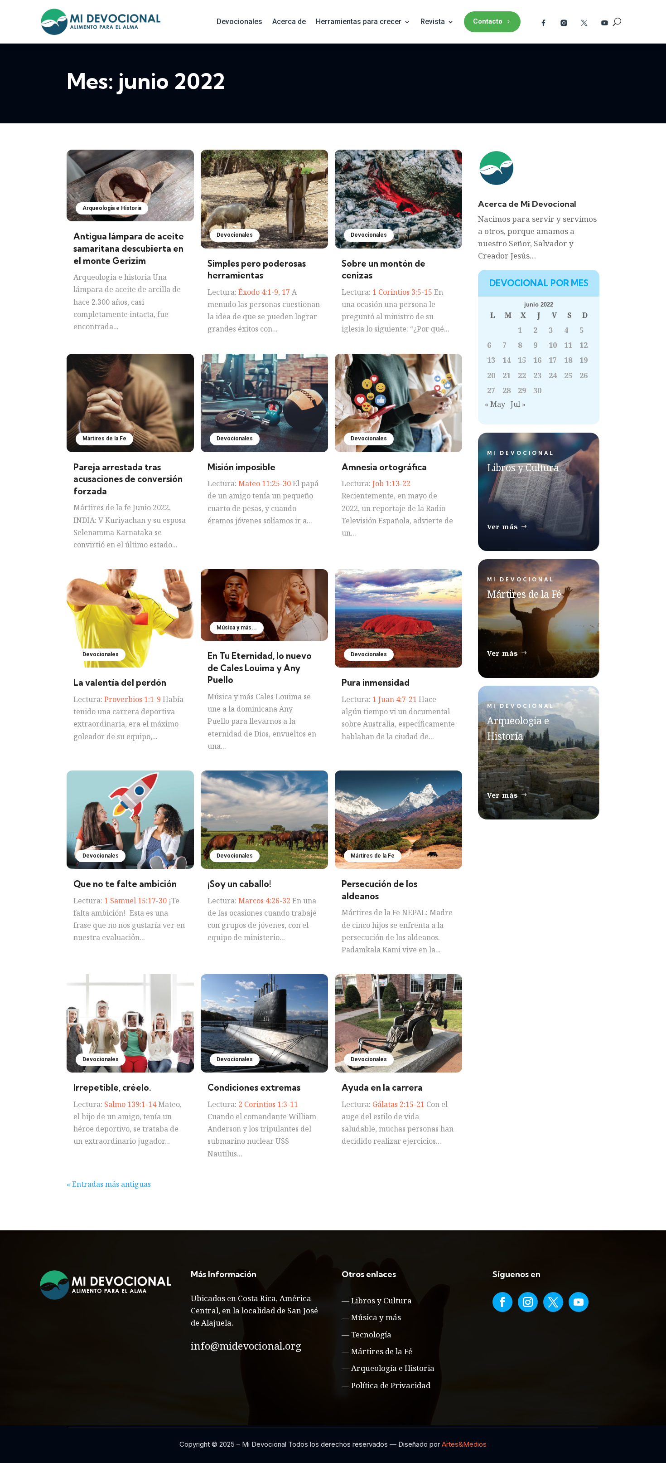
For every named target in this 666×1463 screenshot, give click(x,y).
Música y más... (237, 627)
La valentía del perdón (119, 682)
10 (553, 345)
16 (537, 360)
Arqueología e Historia (111, 208)
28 (506, 390)
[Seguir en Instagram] (528, 1302)
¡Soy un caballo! (239, 883)
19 (583, 360)
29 (522, 390)
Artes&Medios (464, 1444)
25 (568, 375)
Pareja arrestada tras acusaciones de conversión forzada (128, 479)
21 (506, 375)
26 (583, 375)
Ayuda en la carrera (382, 1087)
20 (491, 375)
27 (491, 390)
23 (537, 375)
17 (553, 360)
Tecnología (371, 1334)
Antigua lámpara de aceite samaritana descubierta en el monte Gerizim (128, 248)
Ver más (502, 526)
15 (522, 360)
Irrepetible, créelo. (112, 1087)
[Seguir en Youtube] (579, 1302)
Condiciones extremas (254, 1087)
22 (522, 375)
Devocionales (239, 21)
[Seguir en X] (553, 1302)
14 (506, 360)
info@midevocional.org (246, 1345)
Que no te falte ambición (125, 883)
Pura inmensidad (376, 682)
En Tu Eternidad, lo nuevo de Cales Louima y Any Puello (260, 667)
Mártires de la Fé (381, 1351)
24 (553, 375)
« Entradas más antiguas (109, 1184)
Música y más (376, 1317)
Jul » (518, 404)
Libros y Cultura (381, 1300)
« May (495, 404)
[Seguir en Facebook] (502, 1302)
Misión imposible (241, 467)
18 (568, 360)
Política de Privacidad (390, 1385)
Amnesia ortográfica (384, 467)
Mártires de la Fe (104, 438)
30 (537, 390)
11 (568, 345)
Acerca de (289, 21)
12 (583, 345)
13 (491, 360)
